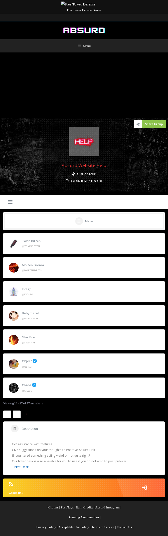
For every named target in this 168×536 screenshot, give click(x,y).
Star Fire (28, 337)
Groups (53, 507)
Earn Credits (84, 507)
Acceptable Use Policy (73, 527)
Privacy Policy (46, 527)
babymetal (30, 313)
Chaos (26, 385)
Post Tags (67, 507)
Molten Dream (33, 265)
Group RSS (16, 493)
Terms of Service (102, 527)
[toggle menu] (10, 202)
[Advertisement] (84, 85)
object (27, 361)
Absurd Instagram (107, 507)
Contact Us (124, 527)
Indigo (27, 289)
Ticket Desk (20, 467)
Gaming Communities (84, 517)
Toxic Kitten (31, 241)
